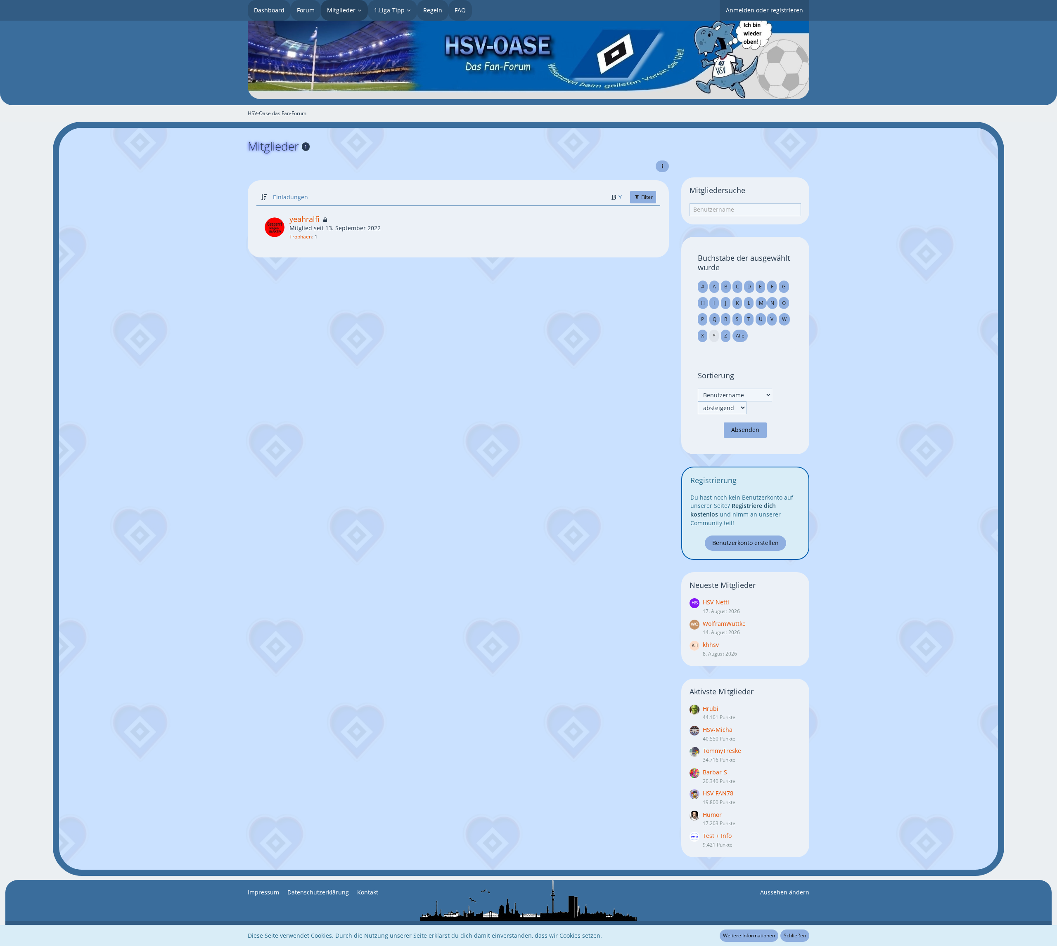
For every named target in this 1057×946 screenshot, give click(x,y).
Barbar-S (715, 772)
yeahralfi (304, 219)
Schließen (795, 935)
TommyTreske (722, 751)
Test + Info (717, 836)
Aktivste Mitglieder (722, 691)
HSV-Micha (717, 730)
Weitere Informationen (749, 935)
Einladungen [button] (290, 197)
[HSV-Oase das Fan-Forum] (528, 60)
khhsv (711, 645)
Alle (740, 335)
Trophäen (300, 236)
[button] (662, 166)
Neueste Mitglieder (723, 585)
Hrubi (710, 708)
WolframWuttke (724, 624)
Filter (646, 197)
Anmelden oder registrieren (764, 10)
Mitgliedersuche (717, 190)
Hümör (712, 815)
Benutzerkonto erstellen (745, 543)
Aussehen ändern (784, 892)
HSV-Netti (716, 602)
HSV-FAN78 (718, 793)
